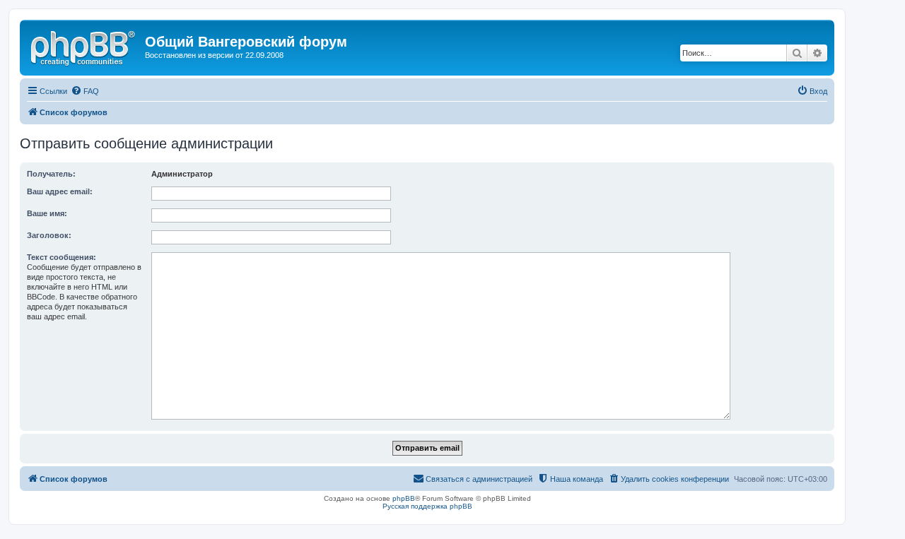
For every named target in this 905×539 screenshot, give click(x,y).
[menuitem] (85, 91)
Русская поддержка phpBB (427, 506)
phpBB (403, 498)
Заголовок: (49, 235)
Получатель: (51, 174)
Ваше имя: (47, 213)
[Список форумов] (84, 46)
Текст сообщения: (61, 257)
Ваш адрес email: (60, 191)
